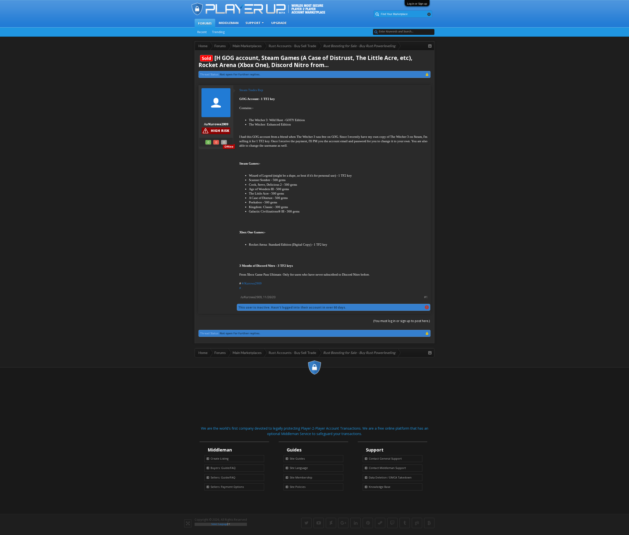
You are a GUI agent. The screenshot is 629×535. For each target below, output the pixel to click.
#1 (426, 297)
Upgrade (278, 23)
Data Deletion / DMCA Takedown (390, 477)
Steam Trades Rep (251, 90)
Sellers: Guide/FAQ (223, 477)
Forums (205, 23)
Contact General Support (385, 458)
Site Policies (297, 487)
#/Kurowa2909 (252, 283)
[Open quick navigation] (430, 46)
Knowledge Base (379, 487)
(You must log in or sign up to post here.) (401, 321)
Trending (218, 32)
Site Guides (297, 458)
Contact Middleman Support (387, 468)
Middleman (229, 23)
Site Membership (301, 477)
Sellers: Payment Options (227, 487)
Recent (202, 32)
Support (253, 23)
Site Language (299, 468)
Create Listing (220, 458)
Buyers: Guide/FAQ (223, 468)
